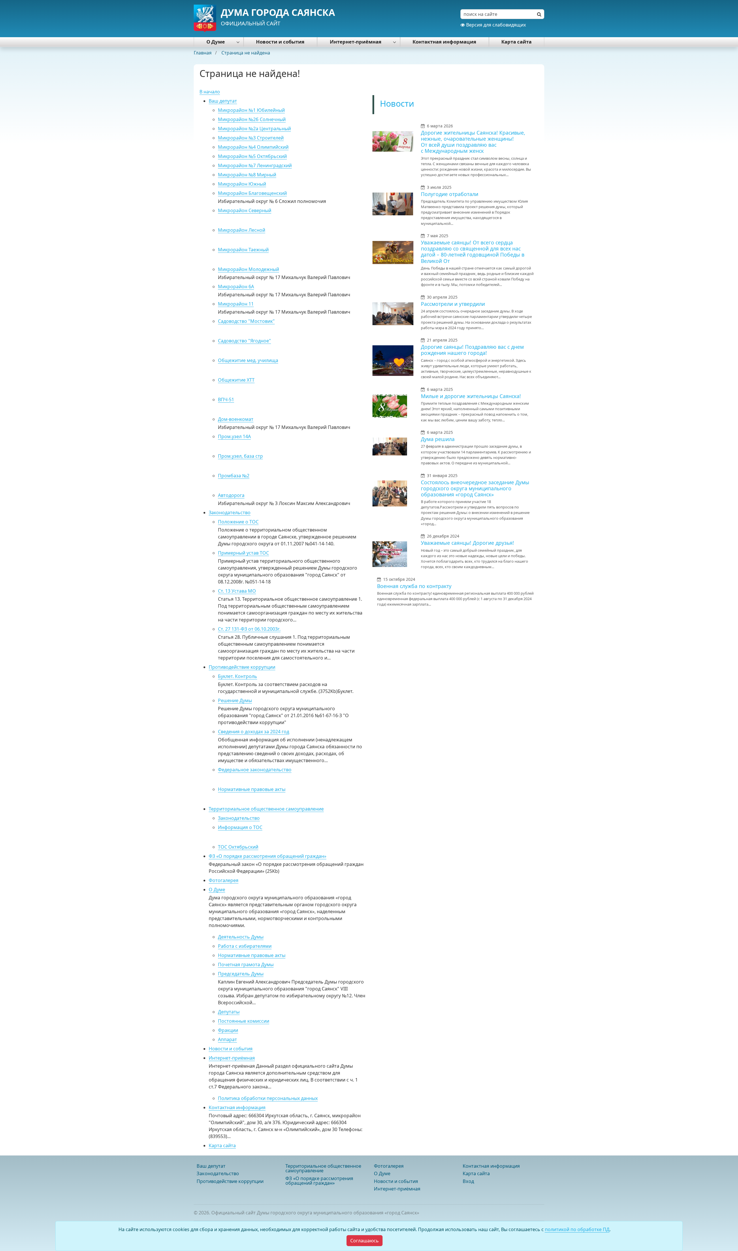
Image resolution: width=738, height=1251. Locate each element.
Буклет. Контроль (237, 676)
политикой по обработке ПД (577, 1229)
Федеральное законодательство (254, 769)
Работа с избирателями (245, 946)
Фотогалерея (223, 880)
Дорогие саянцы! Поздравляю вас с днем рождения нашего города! (472, 349)
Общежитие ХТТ (236, 380)
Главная (203, 53)
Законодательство (230, 512)
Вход (468, 1181)
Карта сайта (516, 41)
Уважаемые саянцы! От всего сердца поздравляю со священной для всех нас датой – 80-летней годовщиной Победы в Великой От (472, 251)
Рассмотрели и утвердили (453, 303)
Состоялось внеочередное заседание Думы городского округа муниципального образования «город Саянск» (475, 488)
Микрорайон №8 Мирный (247, 175)
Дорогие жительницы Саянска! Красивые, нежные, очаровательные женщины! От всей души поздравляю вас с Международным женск (473, 141)
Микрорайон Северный (244, 210)
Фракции (228, 1030)
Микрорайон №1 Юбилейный (251, 110)
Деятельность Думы (240, 937)
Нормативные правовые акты (251, 789)
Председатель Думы (240, 974)
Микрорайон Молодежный (248, 269)
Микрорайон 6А (236, 286)
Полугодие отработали (449, 194)
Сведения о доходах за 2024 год (253, 731)
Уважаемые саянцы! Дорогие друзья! (467, 542)
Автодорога (231, 495)
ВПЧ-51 (226, 399)
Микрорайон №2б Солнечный (252, 119)
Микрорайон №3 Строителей (251, 138)
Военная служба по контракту (414, 586)
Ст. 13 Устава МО (237, 591)
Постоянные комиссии (243, 1021)
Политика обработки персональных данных (268, 1098)
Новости (397, 103)
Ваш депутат (223, 101)
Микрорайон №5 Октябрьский (252, 156)
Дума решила (438, 439)
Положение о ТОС (238, 522)
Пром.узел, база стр (240, 456)
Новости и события (280, 41)
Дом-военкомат (235, 419)
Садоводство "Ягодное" (244, 341)
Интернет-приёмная (355, 41)
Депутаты (229, 1012)
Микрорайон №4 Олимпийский (253, 147)
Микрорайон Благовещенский (252, 193)
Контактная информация (444, 41)
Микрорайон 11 (236, 304)
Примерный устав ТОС (243, 553)
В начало (209, 91)
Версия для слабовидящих (495, 25)
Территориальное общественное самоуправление (266, 809)
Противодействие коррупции (242, 667)
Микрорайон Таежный (243, 249)
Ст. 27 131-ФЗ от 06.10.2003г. (249, 629)
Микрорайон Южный (242, 184)
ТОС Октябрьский (238, 847)
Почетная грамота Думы (246, 964)
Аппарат (227, 1039)
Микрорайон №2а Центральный (254, 128)
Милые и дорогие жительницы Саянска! (471, 396)
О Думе (215, 41)
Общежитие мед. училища (248, 360)
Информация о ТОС (240, 827)
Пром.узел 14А (234, 436)
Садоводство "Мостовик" (246, 321)
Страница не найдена (245, 53)
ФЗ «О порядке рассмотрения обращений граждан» (267, 856)
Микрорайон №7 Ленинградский (255, 165)
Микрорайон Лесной (241, 230)
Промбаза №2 (233, 475)
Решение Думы (235, 700)
